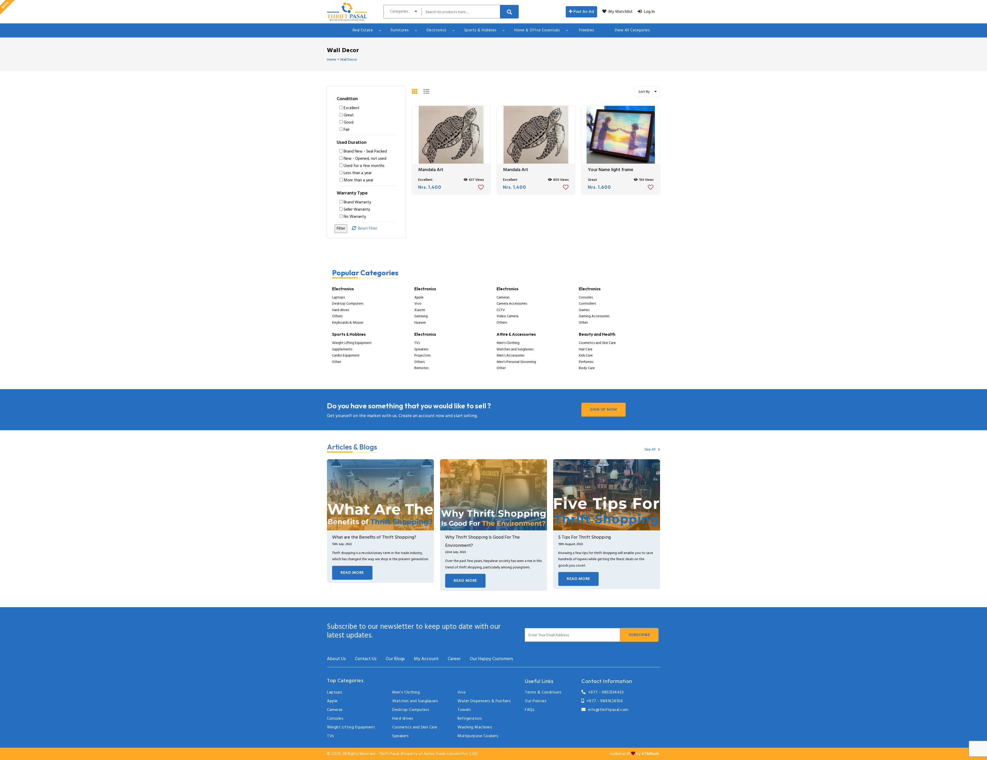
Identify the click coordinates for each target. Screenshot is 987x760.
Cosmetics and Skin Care (597, 343)
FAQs (529, 710)
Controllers (587, 304)
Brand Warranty (357, 202)
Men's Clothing (508, 343)
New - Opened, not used (365, 158)
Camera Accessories (512, 304)
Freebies (586, 30)
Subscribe (639, 635)
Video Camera (507, 316)
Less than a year (358, 173)
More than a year (358, 180)
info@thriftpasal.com (607, 710)
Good (348, 122)
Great (349, 115)
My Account (426, 659)
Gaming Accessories (594, 316)
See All (650, 449)
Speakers (421, 349)
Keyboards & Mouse (347, 323)
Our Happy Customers (491, 659)
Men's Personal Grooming (516, 362)
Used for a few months (364, 166)
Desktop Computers (347, 304)
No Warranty (355, 216)
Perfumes (586, 362)
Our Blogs (395, 659)
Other (583, 323)
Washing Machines (475, 727)
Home (331, 60)
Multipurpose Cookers (478, 736)
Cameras (503, 298)
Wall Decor (348, 60)
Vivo (418, 304)
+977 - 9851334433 (605, 692)
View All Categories (632, 30)
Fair (347, 129)
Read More (352, 572)
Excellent (351, 108)
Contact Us (366, 659)
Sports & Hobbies (480, 30)
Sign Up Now (603, 409)
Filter (341, 228)
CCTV (501, 310)
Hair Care (585, 349)
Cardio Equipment (346, 356)
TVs (417, 343)
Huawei (420, 323)
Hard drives (340, 310)
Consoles (586, 298)
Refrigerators (470, 718)
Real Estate (363, 30)
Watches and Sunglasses (515, 349)
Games (584, 310)
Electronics (436, 30)
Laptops (338, 298)
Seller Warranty (357, 209)
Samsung (421, 316)
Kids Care (586, 356)
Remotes (421, 368)
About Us (336, 659)
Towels (464, 710)
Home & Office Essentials (537, 30)
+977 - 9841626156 (603, 701)
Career (454, 659)
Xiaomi (419, 310)
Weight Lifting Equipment (352, 343)
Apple (419, 298)
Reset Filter (366, 228)
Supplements (342, 349)
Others (337, 316)
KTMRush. (651, 753)
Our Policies (535, 701)
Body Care (587, 368)
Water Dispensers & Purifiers (484, 701)
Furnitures (400, 30)
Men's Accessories (510, 356)
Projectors (422, 356)
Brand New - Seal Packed (365, 151)
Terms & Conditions (543, 692)
